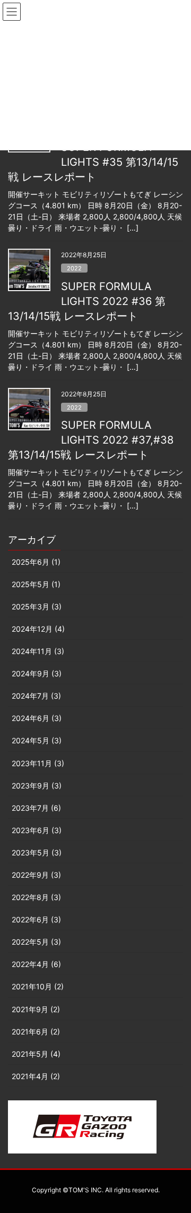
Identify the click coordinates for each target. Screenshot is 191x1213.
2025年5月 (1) (36, 584)
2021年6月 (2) (36, 1031)
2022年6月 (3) (36, 919)
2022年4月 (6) (36, 964)
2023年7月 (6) (36, 807)
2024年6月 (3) (37, 718)
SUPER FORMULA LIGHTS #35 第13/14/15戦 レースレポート (93, 162)
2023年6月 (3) (37, 830)
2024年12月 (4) (38, 628)
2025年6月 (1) (36, 561)
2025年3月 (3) (37, 606)
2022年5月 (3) (36, 941)
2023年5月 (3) (37, 852)
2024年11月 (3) (38, 651)
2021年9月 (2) (36, 1009)
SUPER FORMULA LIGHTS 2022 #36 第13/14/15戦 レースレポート (87, 301)
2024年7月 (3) (36, 695)
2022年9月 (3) (36, 874)
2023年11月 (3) (38, 763)
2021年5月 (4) (36, 1053)
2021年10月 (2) (38, 986)
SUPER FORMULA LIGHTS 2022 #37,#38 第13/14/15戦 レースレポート (90, 440)
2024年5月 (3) (37, 740)
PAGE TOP (175, 1167)
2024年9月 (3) (37, 673)
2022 (74, 268)
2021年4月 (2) (36, 1076)
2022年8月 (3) (36, 897)
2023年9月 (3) (37, 785)
